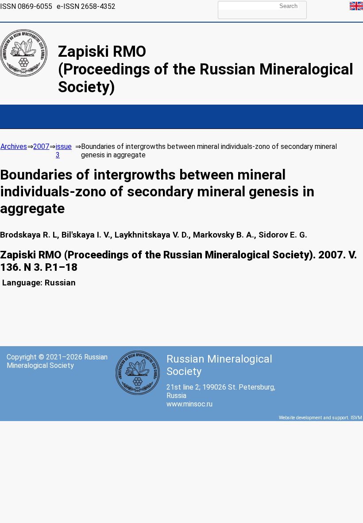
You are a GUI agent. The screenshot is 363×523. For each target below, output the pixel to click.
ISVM (356, 418)
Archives (13, 146)
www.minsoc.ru (189, 404)
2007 (41, 146)
